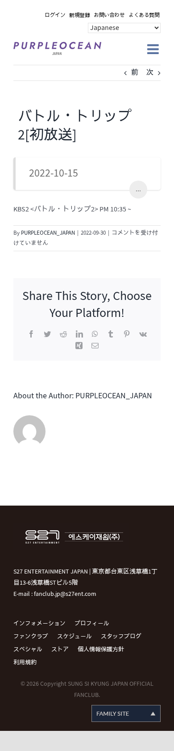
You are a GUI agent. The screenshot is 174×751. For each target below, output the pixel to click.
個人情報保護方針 (101, 649)
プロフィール (92, 623)
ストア (60, 649)
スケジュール (74, 636)
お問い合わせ (109, 15)
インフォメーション (39, 623)
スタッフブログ (121, 636)
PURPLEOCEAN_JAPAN (48, 232)
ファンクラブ (30, 636)
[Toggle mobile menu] (154, 49)
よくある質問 (143, 15)
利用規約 (25, 662)
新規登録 (79, 15)
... (138, 189)
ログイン (55, 15)
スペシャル (27, 649)
